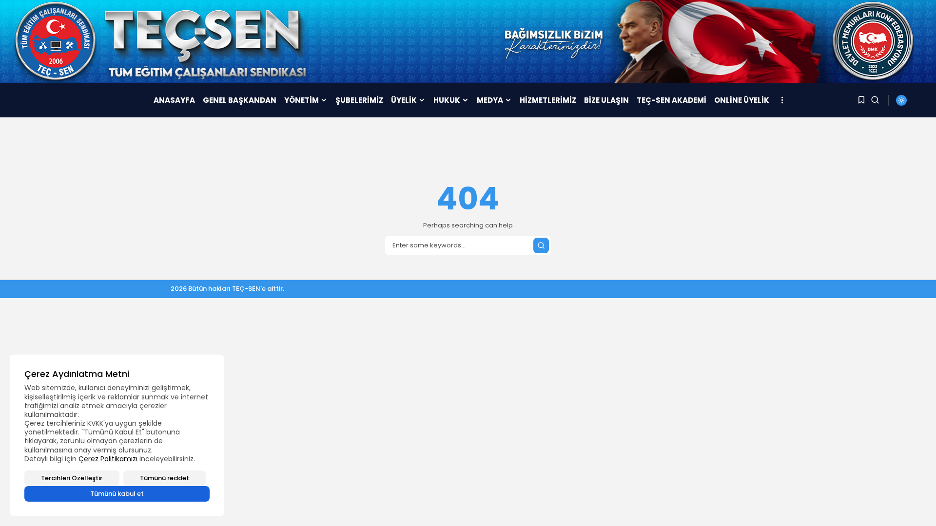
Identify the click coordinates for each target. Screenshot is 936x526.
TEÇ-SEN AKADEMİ (671, 100)
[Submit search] (541, 245)
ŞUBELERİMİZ (359, 100)
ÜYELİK (404, 100)
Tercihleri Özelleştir (71, 478)
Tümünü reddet (164, 478)
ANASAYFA (174, 100)
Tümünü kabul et (117, 493)
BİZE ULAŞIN (606, 100)
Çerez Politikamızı (107, 459)
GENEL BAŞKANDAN (239, 100)
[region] (117, 435)
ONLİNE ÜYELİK (741, 100)
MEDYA (490, 100)
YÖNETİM (301, 100)
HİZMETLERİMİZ (548, 100)
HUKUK (446, 100)
